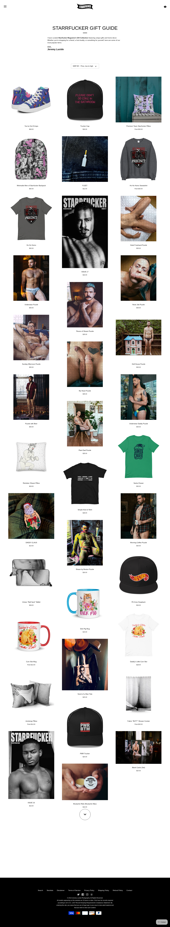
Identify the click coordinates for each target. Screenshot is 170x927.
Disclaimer (61, 890)
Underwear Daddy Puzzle (138, 424)
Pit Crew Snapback (138, 602)
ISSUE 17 (84, 272)
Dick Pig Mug (85, 629)
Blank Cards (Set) (138, 767)
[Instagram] (87, 894)
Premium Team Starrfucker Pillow (138, 126)
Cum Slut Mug (31, 662)
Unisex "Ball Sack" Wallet (31, 602)
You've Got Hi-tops (31, 126)
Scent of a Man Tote (85, 694)
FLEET (84, 185)
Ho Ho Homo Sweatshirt (138, 185)
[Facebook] (83, 894)
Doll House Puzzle (138, 364)
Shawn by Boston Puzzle (85, 569)
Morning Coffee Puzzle (138, 542)
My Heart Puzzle (85, 391)
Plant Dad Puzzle (85, 450)
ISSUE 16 (31, 803)
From (31, 665)
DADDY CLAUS (31, 542)
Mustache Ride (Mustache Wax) (85, 804)
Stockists (50, 890)
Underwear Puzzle (31, 305)
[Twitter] (78, 894)
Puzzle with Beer (31, 424)
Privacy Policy (89, 890)
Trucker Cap (84, 126)
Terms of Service (74, 890)
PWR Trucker (85, 753)
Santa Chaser (139, 483)
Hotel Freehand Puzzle (138, 245)
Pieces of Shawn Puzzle (85, 331)
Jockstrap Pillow (31, 721)
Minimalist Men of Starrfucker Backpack (31, 185)
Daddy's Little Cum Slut (138, 662)
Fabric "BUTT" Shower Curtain (138, 721)
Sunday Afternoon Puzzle (31, 364)
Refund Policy (118, 890)
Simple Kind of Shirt (85, 510)
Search (40, 890)
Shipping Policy (103, 890)
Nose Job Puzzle (138, 305)
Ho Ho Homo (31, 245)
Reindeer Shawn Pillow (31, 483)
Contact (129, 890)
